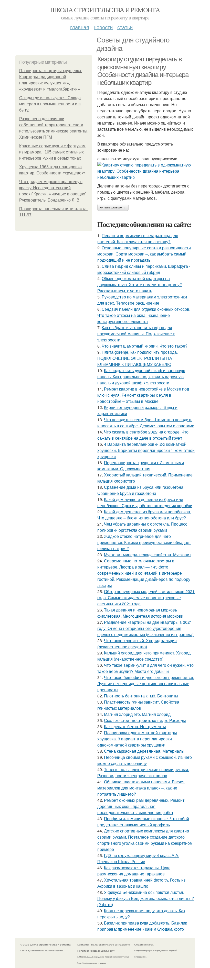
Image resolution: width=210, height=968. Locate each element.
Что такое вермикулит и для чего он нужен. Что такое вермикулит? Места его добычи (145, 668)
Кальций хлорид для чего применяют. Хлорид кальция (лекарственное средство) (144, 656)
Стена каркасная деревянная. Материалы (144, 751)
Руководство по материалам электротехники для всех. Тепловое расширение (142, 300)
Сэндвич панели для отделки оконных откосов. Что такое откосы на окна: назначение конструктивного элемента (143, 315)
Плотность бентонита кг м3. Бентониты (141, 696)
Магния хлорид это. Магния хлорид (137, 714)
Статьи (125, 27)
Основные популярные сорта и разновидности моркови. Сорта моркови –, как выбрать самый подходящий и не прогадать (144, 254)
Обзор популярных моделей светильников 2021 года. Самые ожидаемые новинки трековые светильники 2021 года (146, 597)
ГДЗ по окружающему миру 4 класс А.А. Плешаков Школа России (138, 858)
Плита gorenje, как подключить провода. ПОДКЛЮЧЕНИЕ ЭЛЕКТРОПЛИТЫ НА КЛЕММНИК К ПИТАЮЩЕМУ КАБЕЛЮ (137, 358)
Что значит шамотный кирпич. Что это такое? (144, 346)
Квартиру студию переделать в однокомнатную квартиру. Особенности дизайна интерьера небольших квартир (142, 70)
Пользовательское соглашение (110, 944)
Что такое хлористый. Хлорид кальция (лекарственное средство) (137, 644)
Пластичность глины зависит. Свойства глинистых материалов (138, 705)
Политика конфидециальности (96, 950)
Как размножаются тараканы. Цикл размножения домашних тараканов (133, 871)
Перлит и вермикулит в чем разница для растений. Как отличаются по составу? (137, 238)
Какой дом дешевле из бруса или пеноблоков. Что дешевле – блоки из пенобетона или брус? (144, 515)
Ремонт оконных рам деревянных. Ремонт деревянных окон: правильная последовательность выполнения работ (140, 806)
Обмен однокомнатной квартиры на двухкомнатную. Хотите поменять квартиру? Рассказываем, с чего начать (139, 284)
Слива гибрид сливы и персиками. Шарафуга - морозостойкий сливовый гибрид (143, 269)
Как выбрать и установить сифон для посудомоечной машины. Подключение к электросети (136, 334)
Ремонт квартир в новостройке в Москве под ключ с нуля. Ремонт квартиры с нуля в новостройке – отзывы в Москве (143, 395)
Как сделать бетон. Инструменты (135, 726)
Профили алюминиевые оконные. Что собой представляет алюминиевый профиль (143, 822)
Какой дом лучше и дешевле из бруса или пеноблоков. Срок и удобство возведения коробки (144, 502)
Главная (79, 27)
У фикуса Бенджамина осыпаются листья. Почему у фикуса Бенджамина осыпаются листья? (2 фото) (145, 898)
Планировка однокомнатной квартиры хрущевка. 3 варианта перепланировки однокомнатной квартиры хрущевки (137, 739)
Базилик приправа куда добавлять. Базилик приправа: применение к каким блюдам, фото (142, 926)
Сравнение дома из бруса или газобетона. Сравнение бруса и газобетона (140, 490)
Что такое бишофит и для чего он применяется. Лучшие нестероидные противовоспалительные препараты (145, 683)
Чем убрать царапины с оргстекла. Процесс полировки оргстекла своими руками (142, 527)
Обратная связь (144, 944)
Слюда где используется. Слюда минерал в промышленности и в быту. (50, 104)
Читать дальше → (113, 207)
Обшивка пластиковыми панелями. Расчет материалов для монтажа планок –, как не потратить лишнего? (141, 788)
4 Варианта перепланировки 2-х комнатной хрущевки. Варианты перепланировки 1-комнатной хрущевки (146, 450)
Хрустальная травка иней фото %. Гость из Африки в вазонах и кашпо (141, 883)
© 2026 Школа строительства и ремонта (45, 944)
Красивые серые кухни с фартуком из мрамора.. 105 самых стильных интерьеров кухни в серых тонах (52, 152)
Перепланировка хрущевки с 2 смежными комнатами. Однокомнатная (140, 466)
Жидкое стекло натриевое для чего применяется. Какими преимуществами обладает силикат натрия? (144, 542)
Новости (103, 27)
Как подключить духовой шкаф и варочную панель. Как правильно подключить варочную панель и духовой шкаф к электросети (141, 377)
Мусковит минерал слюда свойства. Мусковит (147, 555)
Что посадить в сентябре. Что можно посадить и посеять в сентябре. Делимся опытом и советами (145, 423)
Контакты (83, 944)
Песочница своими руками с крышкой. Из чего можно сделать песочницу (144, 760)
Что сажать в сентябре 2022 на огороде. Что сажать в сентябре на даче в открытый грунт (142, 435)
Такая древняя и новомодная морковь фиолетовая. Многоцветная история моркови (140, 613)
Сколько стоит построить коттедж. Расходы (145, 720)
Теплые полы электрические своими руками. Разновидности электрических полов (143, 772)
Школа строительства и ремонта (105, 9)
